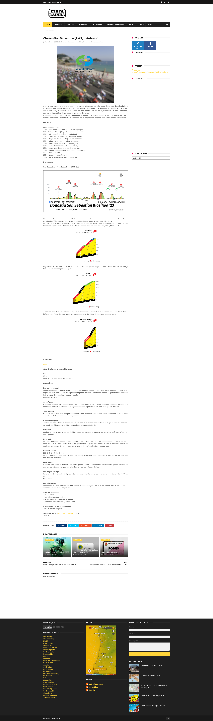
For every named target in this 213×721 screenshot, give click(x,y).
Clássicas (49, 30)
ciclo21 (45, 656)
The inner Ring (48, 639)
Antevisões (97, 25)
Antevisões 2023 (76, 42)
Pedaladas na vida (50, 647)
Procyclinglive (48, 682)
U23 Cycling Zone (50, 689)
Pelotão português (115, 25)
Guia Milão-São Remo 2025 (112, 552)
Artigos (70, 25)
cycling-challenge (50, 695)
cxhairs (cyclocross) (51, 673)
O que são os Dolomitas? (151, 675)
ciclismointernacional (51, 660)
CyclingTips (47, 667)
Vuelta (151, 25)
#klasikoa (71, 513)
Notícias (58, 25)
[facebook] (161, 2)
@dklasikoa (62, 513)
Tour (131, 25)
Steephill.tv (47, 680)
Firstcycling (47, 637)
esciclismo (47, 671)
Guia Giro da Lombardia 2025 (57, 552)
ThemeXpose (55, 718)
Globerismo (47, 693)
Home (47, 25)
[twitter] (164, 2)
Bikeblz (45, 641)
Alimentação (57, 2)
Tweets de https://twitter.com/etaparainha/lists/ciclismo (150, 71)
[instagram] (168, 2)
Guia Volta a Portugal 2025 (152, 665)
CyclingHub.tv (48, 652)
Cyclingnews (48, 643)
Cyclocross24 (48, 691)
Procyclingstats (49, 650)
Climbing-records (50, 684)
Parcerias (47, 2)
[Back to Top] (168, 718)
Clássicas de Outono (98, 42)
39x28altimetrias (49, 697)
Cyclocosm (47, 676)
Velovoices (47, 645)
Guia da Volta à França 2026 (152, 695)
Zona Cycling (48, 669)
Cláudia (92, 690)
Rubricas (83, 25)
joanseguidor (48, 654)
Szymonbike (48, 687)
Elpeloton (46, 658)
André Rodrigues (96, 684)
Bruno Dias (93, 687)
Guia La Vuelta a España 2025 (153, 705)
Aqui (45, 364)
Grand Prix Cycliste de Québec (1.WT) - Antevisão (85, 551)
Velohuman (47, 678)
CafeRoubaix (48, 663)
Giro (140, 25)
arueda (46, 665)
